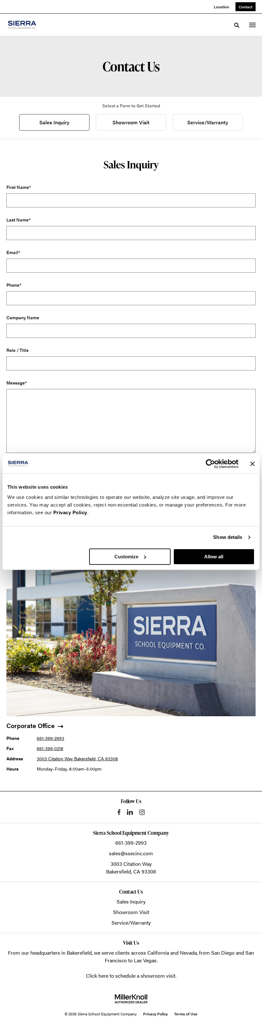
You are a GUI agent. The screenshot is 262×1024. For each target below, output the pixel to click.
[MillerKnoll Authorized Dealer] (131, 999)
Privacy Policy (70, 512)
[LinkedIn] (130, 812)
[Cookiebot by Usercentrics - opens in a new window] (210, 464)
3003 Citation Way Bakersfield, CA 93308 (77, 758)
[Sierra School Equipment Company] (30, 24)
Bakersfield (79, 952)
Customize (126, 556)
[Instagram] (142, 812)
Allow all (213, 556)
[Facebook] (119, 812)
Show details (227, 537)
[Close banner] (252, 464)
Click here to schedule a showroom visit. (131, 975)
